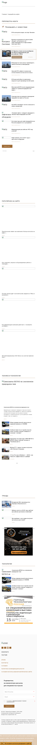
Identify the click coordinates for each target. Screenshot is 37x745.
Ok (2, 743)
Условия (4, 665)
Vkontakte (5, 652)
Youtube (4, 655)
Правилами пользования (17, 700)
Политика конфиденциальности (12, 668)
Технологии (7, 564)
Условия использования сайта (18, 743)
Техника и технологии (11, 376)
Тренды (5, 496)
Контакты (4, 663)
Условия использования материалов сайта (16, 671)
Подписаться (9, 706)
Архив (3, 660)
